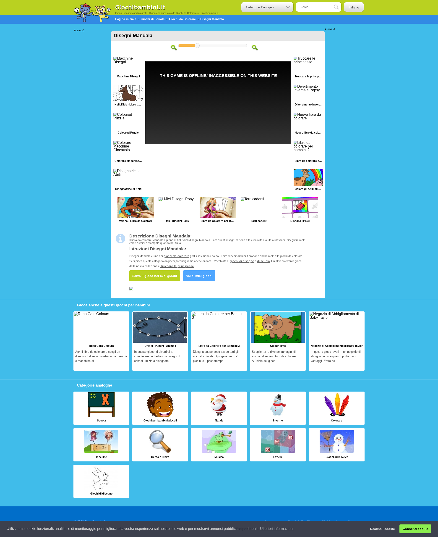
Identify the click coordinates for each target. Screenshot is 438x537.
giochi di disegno (242, 261)
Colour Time (278, 341)
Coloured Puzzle (128, 124)
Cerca (339, 7)
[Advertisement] (92, 100)
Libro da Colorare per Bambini (218, 211)
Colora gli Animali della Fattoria (308, 180)
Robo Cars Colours (101, 341)
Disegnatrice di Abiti (128, 180)
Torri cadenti (259, 211)
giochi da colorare (176, 256)
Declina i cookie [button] (382, 529)
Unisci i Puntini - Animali (160, 341)
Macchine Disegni (128, 68)
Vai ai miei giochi (199, 276)
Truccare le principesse (308, 68)
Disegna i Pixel (300, 211)
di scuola (263, 261)
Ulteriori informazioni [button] (277, 529)
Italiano (354, 7)
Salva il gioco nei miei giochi (154, 276)
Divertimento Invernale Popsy (308, 96)
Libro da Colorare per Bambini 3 (219, 341)
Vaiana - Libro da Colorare (136, 211)
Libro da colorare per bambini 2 (308, 152)
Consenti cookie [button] (415, 529)
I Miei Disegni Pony (177, 211)
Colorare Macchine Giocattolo (128, 152)
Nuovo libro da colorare (308, 124)
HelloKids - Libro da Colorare (128, 96)
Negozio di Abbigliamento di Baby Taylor (337, 341)
